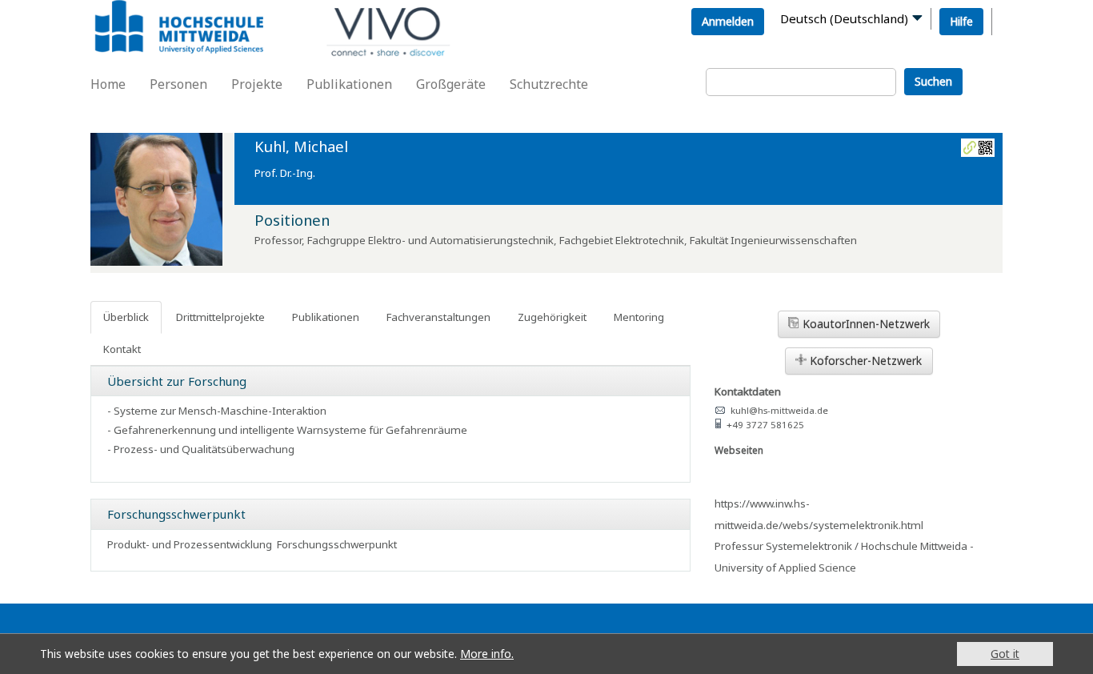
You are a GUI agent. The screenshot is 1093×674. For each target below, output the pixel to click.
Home (108, 84)
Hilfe (961, 21)
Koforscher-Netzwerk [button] (864, 360)
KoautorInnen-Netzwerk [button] (864, 323)
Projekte (256, 84)
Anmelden (728, 21)
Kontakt (122, 349)
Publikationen (349, 84)
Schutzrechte (549, 84)
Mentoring (639, 317)
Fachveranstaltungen (438, 317)
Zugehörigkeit (552, 317)
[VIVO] (195, 29)
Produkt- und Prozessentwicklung (189, 544)
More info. (487, 653)
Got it (1005, 653)
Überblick (126, 317)
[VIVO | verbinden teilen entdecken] (430, 18)
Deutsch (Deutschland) (844, 18)
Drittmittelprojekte (220, 317)
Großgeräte (451, 84)
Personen (178, 84)
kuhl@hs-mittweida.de (779, 410)
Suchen (933, 81)
